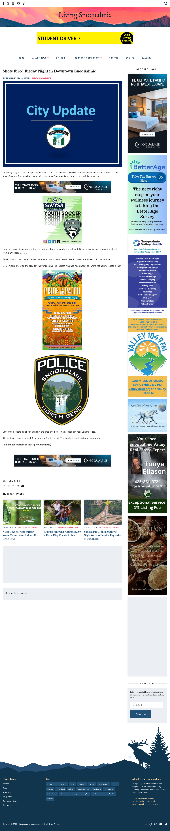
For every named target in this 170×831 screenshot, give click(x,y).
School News (52, 794)
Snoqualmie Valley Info (41, 78)
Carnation (63, 784)
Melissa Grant (23, 78)
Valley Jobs (7, 796)
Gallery (146, 58)
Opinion (60, 58)
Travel (103, 794)
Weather (6, 783)
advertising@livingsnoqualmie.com (146, 804)
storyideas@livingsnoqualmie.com (146, 801)
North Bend (60, 789)
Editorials (81, 784)
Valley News (39, 58)
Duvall (73, 784)
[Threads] (5, 486)
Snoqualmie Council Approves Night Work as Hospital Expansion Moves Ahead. (102, 535)
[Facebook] (9, 486)
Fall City (92, 784)
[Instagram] (14, 486)
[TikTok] (19, 486)
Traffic (113, 58)
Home (21, 58)
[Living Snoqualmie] (85, 15)
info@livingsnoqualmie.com (143, 798)
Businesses (51, 784)
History (114, 784)
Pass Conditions (83, 789)
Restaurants (109, 789)
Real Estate (97, 789)
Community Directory (87, 58)
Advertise (6, 792)
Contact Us (7, 805)
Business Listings (10, 801)
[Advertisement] (62, 564)
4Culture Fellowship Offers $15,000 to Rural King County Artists (62, 533)
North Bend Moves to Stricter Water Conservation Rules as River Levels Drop (21, 535)
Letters (50, 789)
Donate (5, 788)
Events (130, 58)
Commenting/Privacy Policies (48, 824)
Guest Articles (103, 784)
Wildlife (50, 799)
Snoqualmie (65, 794)
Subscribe (141, 714)
